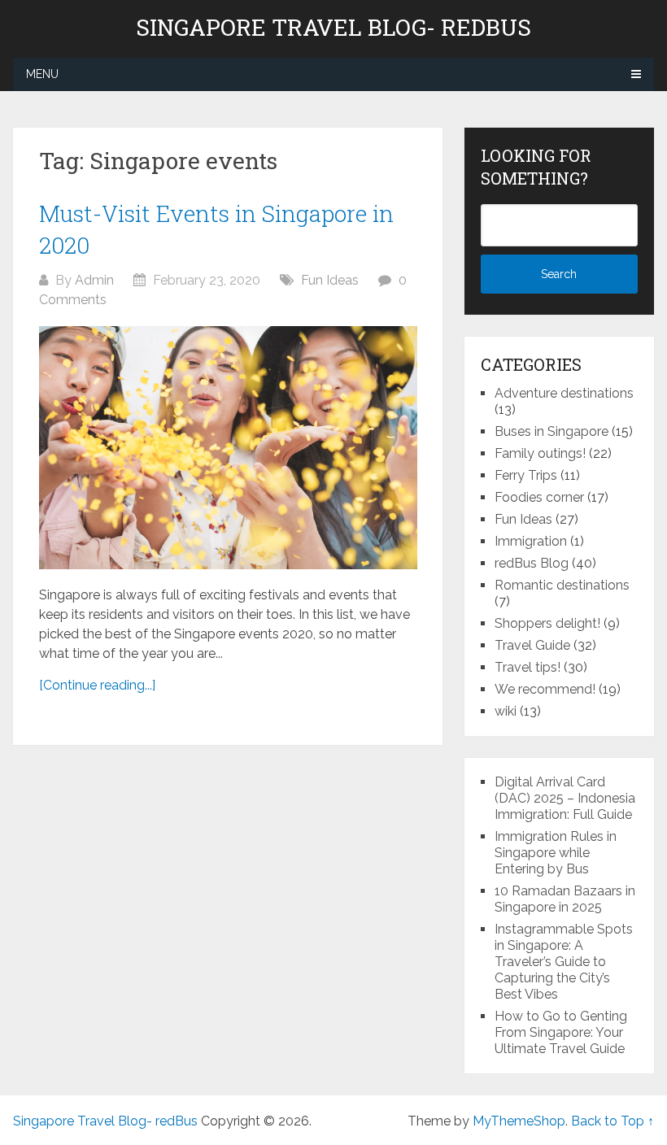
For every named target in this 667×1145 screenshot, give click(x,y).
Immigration (531, 541)
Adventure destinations (564, 393)
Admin (94, 280)
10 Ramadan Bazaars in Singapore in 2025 (565, 899)
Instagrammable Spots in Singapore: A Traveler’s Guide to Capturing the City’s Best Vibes (564, 961)
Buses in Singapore (551, 431)
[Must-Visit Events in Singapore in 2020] (228, 447)
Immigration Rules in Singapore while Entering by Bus (556, 853)
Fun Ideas (330, 280)
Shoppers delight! (547, 623)
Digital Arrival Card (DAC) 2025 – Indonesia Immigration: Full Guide (565, 798)
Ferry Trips (526, 475)
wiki (506, 711)
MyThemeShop (519, 1121)
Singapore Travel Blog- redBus (333, 27)
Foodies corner (539, 497)
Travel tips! (527, 667)
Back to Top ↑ (612, 1121)
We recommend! (545, 689)
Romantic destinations (562, 585)
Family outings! (540, 453)
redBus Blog (532, 563)
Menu (42, 74)
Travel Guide (532, 645)
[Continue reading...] (97, 685)
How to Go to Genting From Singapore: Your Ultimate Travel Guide (561, 1032)
